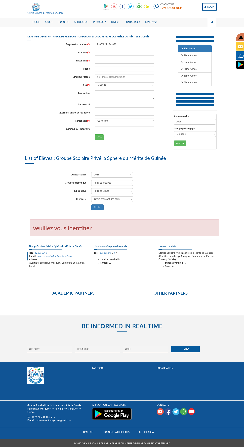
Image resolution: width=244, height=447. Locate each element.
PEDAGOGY (99, 22)
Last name (83, 53)
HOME (36, 22)
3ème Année (190, 62)
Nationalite (82, 121)
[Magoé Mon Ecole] (106, 6)
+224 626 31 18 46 (171, 8)
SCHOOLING (81, 22)
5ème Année (190, 76)
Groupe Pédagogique (75, 183)
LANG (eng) (151, 22)
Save (99, 137)
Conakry (72, 409)
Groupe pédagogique (184, 129)
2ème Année (190, 55)
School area (146, 432)
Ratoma (59, 409)
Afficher (180, 143)
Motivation (84, 93)
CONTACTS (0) (132, 22)
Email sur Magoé (81, 77)
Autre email (84, 105)
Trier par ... (81, 199)
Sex (86, 85)
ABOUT (49, 22)
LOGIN (210, 7)
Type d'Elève (80, 191)
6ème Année (190, 83)
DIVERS (115, 22)
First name (83, 61)
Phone (86, 69)
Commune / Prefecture (78, 129)
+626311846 (40, 253)
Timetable (89, 432)
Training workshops (116, 432)
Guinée (31, 412)
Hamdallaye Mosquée (38, 409)
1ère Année (189, 49)
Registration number (78, 44)
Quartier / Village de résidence (74, 113)
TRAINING (63, 22)
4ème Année (190, 69)
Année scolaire (181, 116)
